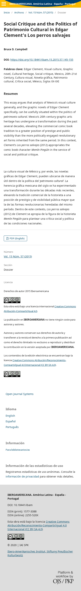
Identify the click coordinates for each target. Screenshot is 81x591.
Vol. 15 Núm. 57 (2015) (40, 12)
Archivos (19, 12)
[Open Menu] (4, 4)
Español (11, 421)
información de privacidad (22, 476)
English (10, 415)
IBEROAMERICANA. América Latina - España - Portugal (42, 3)
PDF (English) (16, 238)
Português (12, 427)
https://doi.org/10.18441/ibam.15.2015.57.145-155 (41, 59)
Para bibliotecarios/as (18, 449)
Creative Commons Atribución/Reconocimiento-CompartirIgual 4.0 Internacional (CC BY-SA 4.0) (39, 525)
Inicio (7, 12)
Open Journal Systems (20, 394)
